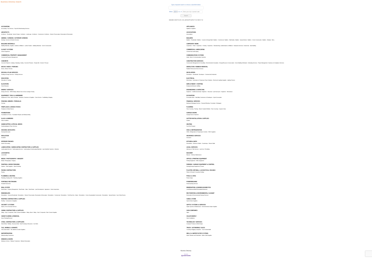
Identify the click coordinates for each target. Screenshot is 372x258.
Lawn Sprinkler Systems (48, 149)
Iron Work (35, 223)
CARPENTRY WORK (192, 43)
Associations (189, 34)
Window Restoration (25, 241)
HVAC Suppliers (212, 131)
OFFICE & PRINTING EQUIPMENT (196, 158)
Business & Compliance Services (276, 62)
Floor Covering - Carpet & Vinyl (218, 108)
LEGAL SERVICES (192, 147)
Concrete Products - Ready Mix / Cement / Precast (36, 62)
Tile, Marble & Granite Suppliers (17, 229)
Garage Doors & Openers (192, 114)
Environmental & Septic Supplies (209, 206)
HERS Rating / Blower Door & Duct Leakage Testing (22, 91)
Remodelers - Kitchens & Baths (193, 143)
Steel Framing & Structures (26, 223)
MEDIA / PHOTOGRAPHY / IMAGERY (12, 158)
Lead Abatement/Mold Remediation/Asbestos (196, 189)
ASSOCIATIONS (191, 32)
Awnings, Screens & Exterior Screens (10, 39)
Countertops (205, 143)
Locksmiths (4, 154)
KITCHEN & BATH (191, 141)
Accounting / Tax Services (7, 28)
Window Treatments (15, 241)
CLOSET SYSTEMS (7, 49)
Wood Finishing (17, 166)
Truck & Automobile (206, 229)
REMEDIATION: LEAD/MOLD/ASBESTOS (198, 187)
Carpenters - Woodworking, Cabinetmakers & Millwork (220, 45)
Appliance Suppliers (191, 28)
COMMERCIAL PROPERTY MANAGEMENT (14, 55)
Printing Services (19, 74)
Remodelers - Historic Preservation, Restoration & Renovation (32, 195)
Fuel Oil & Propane (190, 126)
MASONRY (189, 153)
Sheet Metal (4, 223)
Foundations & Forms (6, 114)
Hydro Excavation (217, 97)
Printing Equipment (190, 160)
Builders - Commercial (218, 39)
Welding (9, 223)
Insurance (188, 137)
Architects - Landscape (26, 34)
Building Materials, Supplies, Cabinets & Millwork (12, 45)
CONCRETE (4, 61)
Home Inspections (55, 189)
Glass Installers (5, 120)
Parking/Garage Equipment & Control (195, 166)
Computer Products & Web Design (194, 223)
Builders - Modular (266, 39)
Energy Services (5, 91)
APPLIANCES (190, 26)
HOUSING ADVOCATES (8, 130)
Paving (2, 172)
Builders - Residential (191, 39)
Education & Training (6, 80)
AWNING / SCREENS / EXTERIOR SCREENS (14, 38)
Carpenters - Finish (191, 45)
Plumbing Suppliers (17, 177)
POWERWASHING (191, 181)
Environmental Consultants (212, 62)
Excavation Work (190, 97)
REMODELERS (5, 193)
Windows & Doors (5, 241)
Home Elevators (5, 86)
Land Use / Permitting (204, 149)
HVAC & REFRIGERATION (194, 130)
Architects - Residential (6, 34)
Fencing (3, 103)
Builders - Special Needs (241, 39)
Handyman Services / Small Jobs (241, 45)
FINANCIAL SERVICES (193, 101)
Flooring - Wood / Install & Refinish (202, 108)
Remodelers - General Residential (9, 195)
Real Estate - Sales (23, 189)
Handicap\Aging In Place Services (9, 126)
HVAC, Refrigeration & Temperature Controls (196, 131)
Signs (187, 212)
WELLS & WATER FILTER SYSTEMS (197, 233)
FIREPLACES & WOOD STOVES (11, 107)
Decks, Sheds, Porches (6, 68)
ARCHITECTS (5, 32)
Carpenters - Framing (201, 45)
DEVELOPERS (190, 72)
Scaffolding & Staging (47, 97)
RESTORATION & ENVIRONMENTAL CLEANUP (200, 193)
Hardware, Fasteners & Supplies (26, 97)
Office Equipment (200, 160)
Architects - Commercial (38, 34)
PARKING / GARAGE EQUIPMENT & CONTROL (200, 164)
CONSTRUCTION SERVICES (194, 61)
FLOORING (189, 107)
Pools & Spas (189, 177)
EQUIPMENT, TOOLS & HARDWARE (12, 95)
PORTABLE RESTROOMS (9, 181)
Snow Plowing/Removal (6, 218)
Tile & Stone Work (5, 229)
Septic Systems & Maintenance (193, 206)
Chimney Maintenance (196, 154)
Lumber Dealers (28, 45)
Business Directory (186, 250)
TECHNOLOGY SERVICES (194, 222)
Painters (3, 166)
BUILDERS (189, 38)
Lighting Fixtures (231, 80)
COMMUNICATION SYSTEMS (195, 55)
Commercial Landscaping (192, 51)
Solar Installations (190, 218)
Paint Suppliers (9, 166)
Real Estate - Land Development (36, 189)
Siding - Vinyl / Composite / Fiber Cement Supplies (45, 212)
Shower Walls (212, 143)
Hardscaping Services (17, 149)
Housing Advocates (5, 131)
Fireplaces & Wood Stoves (7, 108)
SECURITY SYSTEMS (7, 204)
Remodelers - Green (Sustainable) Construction (90, 195)
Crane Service (38, 97)
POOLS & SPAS (191, 176)
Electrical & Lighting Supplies (219, 80)
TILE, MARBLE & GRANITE (9, 227)
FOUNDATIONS (5, 112)
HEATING (189, 124)
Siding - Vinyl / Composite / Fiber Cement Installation (13, 212)
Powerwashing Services (192, 183)
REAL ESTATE (5, 187)
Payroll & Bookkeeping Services (21, 28)
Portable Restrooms (6, 183)
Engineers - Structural (207, 91)
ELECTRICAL (190, 78)
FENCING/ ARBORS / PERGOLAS (11, 101)
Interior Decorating (5, 143)
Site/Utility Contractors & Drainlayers (203, 97)
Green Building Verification (241, 62)
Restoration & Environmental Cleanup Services (197, 195)
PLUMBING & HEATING (8, 176)
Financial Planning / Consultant (208, 103)
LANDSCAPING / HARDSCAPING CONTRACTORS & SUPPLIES (20, 147)
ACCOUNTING (5, 26)
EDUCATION (5, 78)
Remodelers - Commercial (54, 195)
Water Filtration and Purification (193, 235)
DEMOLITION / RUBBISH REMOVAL (197, 66)
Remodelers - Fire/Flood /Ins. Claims (69, 195)
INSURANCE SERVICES (193, 135)
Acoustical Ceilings (199, 172)
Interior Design (16, 34)
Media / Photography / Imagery (8, 160)
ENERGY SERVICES (7, 89)
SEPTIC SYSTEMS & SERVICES (196, 204)
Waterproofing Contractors (7, 235)
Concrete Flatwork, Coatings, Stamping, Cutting (12, 62)
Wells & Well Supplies (207, 235)
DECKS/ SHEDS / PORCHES (9, 66)
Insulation (3, 137)
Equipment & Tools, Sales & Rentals (9, 97)
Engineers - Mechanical (226, 91)
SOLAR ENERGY (191, 216)
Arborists (57, 149)
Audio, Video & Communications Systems (196, 57)
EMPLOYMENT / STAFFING (194, 84)
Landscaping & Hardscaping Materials (33, 149)
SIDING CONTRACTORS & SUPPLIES (12, 210)
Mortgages (218, 103)
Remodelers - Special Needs (109, 195)
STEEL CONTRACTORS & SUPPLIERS (12, 222)
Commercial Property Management (9, 57)
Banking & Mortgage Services (193, 103)
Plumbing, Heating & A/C (7, 177)
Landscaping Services (6, 149)
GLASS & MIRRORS (7, 118)
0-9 (170, 20)
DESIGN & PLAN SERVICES (9, 72)
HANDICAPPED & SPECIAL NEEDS (11, 124)
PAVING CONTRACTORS (8, 170)
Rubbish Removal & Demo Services (194, 68)
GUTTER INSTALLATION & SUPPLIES (197, 118)
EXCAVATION (190, 95)
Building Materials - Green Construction (42, 45)
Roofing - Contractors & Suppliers (9, 200)
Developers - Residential (192, 74)
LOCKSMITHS (5, 153)
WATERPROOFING (6, 233)
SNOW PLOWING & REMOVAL (10, 216)
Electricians (189, 80)
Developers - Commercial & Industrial (207, 74)
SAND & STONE (191, 199)
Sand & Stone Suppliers (192, 200)
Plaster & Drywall (190, 172)
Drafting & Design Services (7, 74)
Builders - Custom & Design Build (205, 39)
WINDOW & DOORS (7, 239)
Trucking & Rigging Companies (193, 229)
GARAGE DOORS (191, 112)
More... (273, 39)
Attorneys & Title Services (192, 149)
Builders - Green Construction (255, 39)
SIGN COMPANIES (192, 210)
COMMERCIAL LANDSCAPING (195, 49)
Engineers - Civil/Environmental (193, 91)
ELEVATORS (5, 84)
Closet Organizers (5, 51)
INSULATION (5, 135)
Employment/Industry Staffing (193, 86)
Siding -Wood (29, 212)
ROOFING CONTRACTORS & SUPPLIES (13, 199)
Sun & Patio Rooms (121, 195)
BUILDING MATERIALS (8, 43)
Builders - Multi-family (230, 39)
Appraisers (47, 189)
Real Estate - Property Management (9, 189)
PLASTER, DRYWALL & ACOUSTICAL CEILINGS (200, 170)
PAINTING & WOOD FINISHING (10, 164)
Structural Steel (15, 223)
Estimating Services (252, 62)
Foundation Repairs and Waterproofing (21, 114)
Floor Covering (189, 108)
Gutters (188, 120)
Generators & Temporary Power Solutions (202, 80)
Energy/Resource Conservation (226, 62)
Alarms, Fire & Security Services (9, 206)
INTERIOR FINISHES (7, 141)
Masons (188, 154)
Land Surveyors (216, 91)
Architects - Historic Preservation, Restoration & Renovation (58, 34)
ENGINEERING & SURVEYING (195, 89)
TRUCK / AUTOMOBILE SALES (195, 227)
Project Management (263, 62)
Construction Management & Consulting (195, 62)
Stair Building (253, 45)
